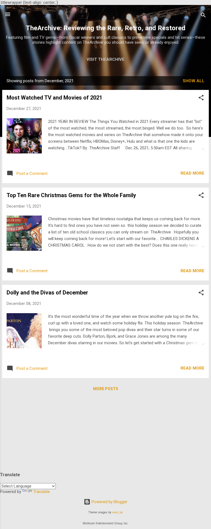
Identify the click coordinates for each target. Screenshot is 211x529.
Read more (192, 173)
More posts (105, 389)
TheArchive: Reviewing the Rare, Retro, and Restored (105, 28)
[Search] (203, 16)
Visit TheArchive (105, 59)
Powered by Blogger (108, 501)
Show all (193, 80)
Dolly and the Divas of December (47, 292)
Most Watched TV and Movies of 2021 (54, 97)
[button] (201, 98)
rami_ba (117, 512)
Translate (41, 491)
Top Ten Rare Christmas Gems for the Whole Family (71, 195)
